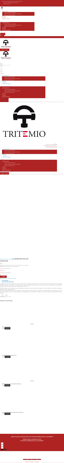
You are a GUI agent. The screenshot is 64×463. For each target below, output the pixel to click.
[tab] (32, 280)
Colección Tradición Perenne (9, 15)
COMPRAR (3, 276)
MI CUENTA (4, 100)
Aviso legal (27, 461)
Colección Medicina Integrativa (10, 12)
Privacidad (31, 461)
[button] (17, 20)
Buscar (1, 64)
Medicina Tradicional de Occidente (6, 259)
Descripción (5, 280)
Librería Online (5, 11)
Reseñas (4, 16)
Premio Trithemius (6, 18)
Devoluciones (36, 461)
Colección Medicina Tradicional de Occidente (13, 13)
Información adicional (8, 281)
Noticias (4, 17)
